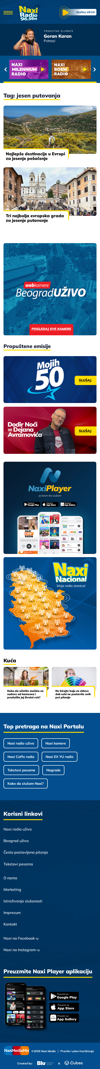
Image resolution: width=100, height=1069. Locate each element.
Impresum (12, 912)
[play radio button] (78, 13)
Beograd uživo (16, 840)
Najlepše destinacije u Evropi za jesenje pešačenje (35, 156)
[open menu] (8, 13)
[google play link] (64, 996)
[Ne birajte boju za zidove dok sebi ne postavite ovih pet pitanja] (74, 678)
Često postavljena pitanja (25, 852)
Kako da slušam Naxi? (25, 783)
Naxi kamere (55, 743)
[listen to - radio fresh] (29, 69)
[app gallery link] (64, 1018)
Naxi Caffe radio (20, 756)
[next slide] (94, 69)
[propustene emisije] (50, 379)
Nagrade (53, 770)
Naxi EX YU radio (59, 756)
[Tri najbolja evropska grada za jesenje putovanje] (50, 191)
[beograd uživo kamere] (50, 289)
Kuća (9, 660)
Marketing (12, 889)
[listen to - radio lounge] (71, 69)
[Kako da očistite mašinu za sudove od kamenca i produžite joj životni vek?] (26, 678)
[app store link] (64, 1007)
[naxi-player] (50, 508)
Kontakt (10, 924)
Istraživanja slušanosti (22, 901)
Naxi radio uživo (20, 743)
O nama (10, 878)
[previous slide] (5, 69)
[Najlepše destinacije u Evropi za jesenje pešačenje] (50, 130)
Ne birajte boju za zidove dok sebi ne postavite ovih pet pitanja (73, 694)
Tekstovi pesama (21, 770)
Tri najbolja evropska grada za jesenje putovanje (35, 218)
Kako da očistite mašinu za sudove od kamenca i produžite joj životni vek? (25, 694)
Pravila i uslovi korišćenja (77, 1051)
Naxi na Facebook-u (20, 938)
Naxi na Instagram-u (21, 949)
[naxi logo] (29, 13)
